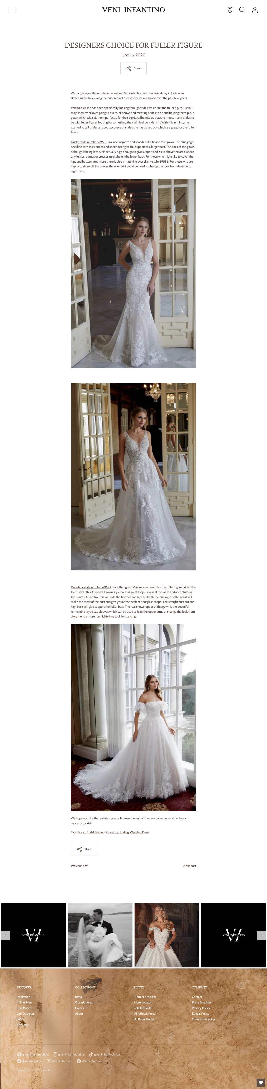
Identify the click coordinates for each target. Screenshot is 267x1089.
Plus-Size (112, 832)
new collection (159, 818)
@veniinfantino (61, 1061)
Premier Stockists (145, 997)
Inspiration (23, 997)
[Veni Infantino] (133, 10)
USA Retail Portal (145, 1014)
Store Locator (142, 1002)
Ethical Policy (200, 1014)
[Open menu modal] (12, 10)
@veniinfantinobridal (35, 1054)
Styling (124, 832)
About (79, 1014)
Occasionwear (84, 1002)
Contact (197, 997)
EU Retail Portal (144, 1019)
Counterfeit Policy (204, 1019)
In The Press (25, 1002)
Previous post (79, 866)
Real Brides (24, 1008)
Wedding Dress (140, 832)
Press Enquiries (202, 1002)
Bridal (81, 832)
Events (79, 1008)
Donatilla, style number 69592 (91, 587)
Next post (189, 866)
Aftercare (23, 1025)
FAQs (20, 1019)
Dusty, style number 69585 (89, 142)
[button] (33, 935)
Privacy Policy (201, 1008)
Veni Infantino (45, 1070)
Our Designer (25, 1014)
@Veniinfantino (91, 1061)
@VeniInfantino (32, 1061)
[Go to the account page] (255, 10)
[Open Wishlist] (261, 1083)
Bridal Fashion (96, 832)
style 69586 (160, 161)
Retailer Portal (143, 1008)
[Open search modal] (242, 10)
